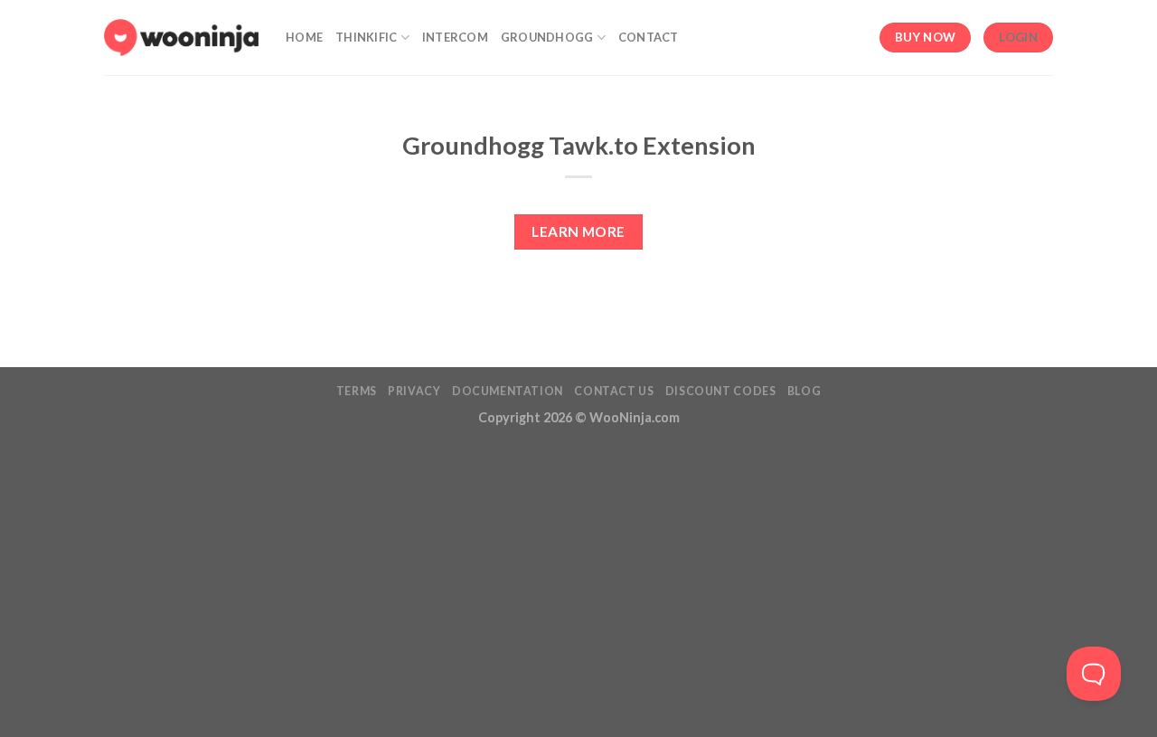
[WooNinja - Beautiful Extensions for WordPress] (181, 37)
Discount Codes (720, 391)
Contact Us (614, 391)
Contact (648, 37)
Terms (356, 391)
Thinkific (366, 37)
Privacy (414, 391)
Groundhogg (547, 37)
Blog (804, 391)
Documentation (507, 391)
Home (304, 37)
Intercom (455, 37)
